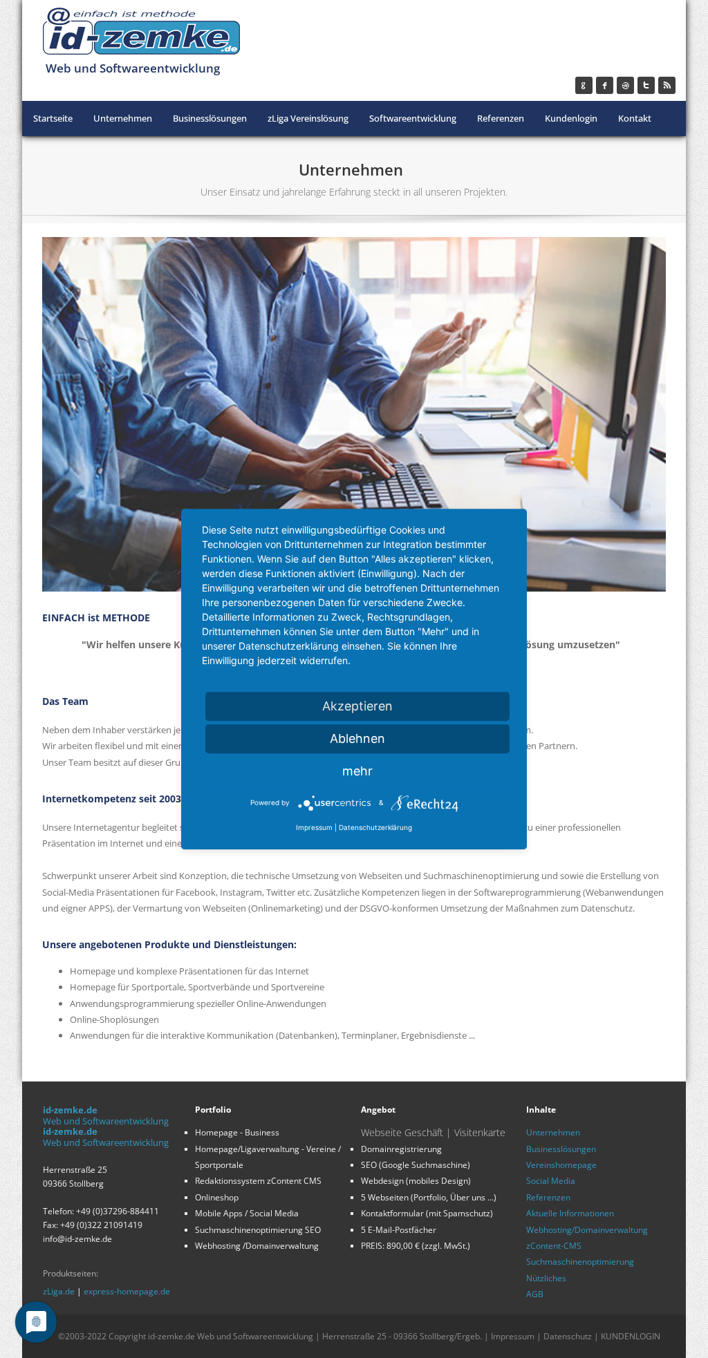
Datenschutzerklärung (375, 827)
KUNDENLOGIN (630, 1336)
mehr (357, 771)
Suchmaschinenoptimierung (580, 1261)
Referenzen (548, 1197)
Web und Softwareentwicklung (106, 1121)
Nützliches (546, 1278)
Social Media (550, 1181)
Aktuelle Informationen (570, 1213)
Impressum (512, 1336)
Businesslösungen (561, 1149)
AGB (534, 1294)
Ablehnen (357, 738)
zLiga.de (59, 1291)
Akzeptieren (357, 706)
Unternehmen (553, 1132)
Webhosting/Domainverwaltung (587, 1230)
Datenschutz (567, 1336)
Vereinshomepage (561, 1165)
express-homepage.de (127, 1291)
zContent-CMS (553, 1246)
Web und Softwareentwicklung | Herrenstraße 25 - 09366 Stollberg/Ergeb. (340, 1336)
